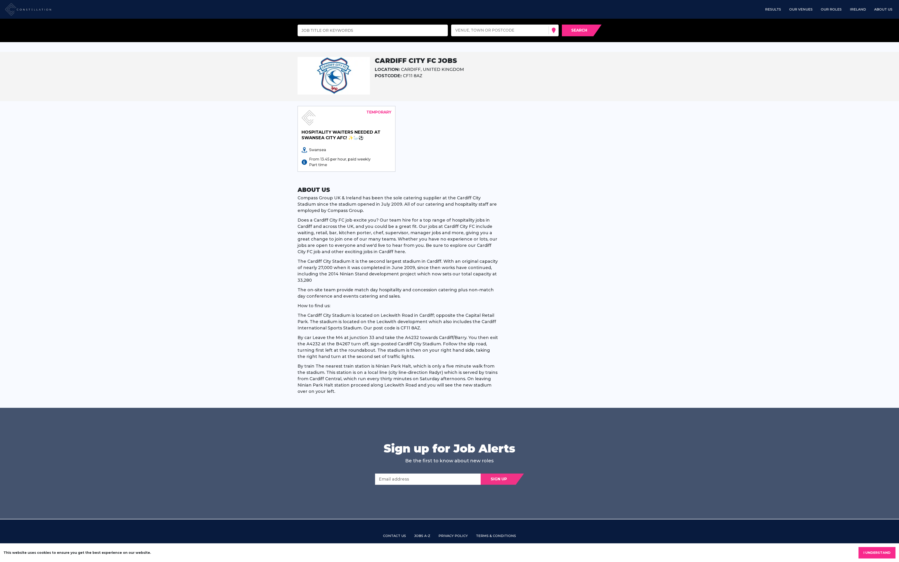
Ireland (858, 9)
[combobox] (456, 30)
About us (883, 9)
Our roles (831, 9)
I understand (877, 553)
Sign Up (499, 479)
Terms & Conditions (496, 536)
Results (773, 9)
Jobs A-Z (422, 536)
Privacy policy (453, 536)
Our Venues (801, 9)
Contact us (394, 536)
